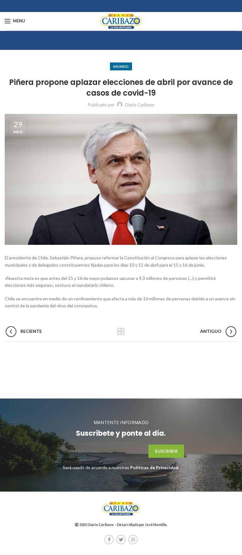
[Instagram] (133, 539)
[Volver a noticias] (121, 331)
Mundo (121, 66)
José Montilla (156, 525)
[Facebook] (109, 539)
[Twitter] (121, 539)
